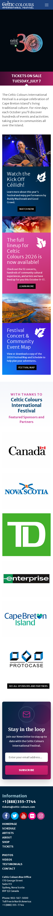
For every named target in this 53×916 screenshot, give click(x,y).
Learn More (26, 286)
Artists (8, 833)
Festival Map (26, 367)
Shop (5, 842)
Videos (7, 859)
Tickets (7, 846)
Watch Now (26, 209)
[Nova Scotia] (26, 491)
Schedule (9, 828)
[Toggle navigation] (47, 5)
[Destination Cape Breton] (26, 619)
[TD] (26, 534)
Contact (8, 868)
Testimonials (12, 864)
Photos (7, 855)
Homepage (9, 824)
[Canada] (26, 450)
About (7, 837)
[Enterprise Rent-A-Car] (26, 579)
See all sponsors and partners (28, 686)
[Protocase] (26, 659)
